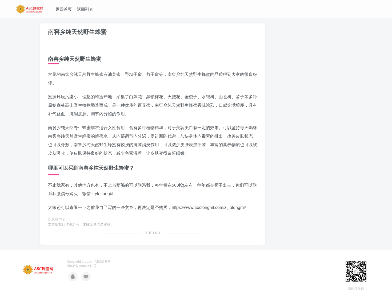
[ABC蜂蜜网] (30, 8)
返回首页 (64, 9)
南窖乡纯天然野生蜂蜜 (77, 31)
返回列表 (85, 9)
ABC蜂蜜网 (103, 261)
